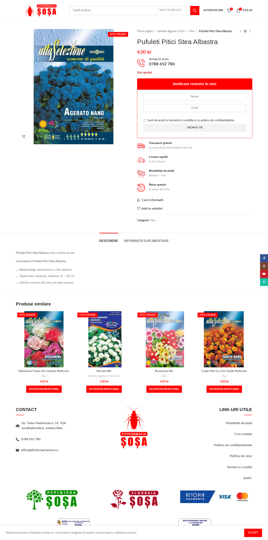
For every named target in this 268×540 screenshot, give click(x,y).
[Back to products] (245, 31)
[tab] (108, 239)
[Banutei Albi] (104, 339)
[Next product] (250, 31)
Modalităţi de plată (239, 423)
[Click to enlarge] (24, 136)
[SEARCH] (194, 10)
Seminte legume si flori (171, 31)
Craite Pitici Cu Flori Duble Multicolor (224, 371)
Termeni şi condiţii (239, 467)
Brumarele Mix (164, 371)
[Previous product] (240, 31)
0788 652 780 (30, 439)
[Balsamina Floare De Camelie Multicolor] (44, 339)
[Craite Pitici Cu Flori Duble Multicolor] (224, 339)
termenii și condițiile (181, 120)
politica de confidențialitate (217, 120)
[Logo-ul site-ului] (40, 10)
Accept (253, 532)
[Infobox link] (194, 63)
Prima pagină (145, 31)
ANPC (247, 478)
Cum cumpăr (243, 434)
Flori (191, 31)
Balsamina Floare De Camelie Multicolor (44, 371)
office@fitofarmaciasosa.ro (39, 450)
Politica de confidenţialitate (233, 445)
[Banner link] (52, 499)
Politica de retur (241, 456)
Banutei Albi (104, 371)
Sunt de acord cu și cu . (190, 120)
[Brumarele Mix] (164, 339)
